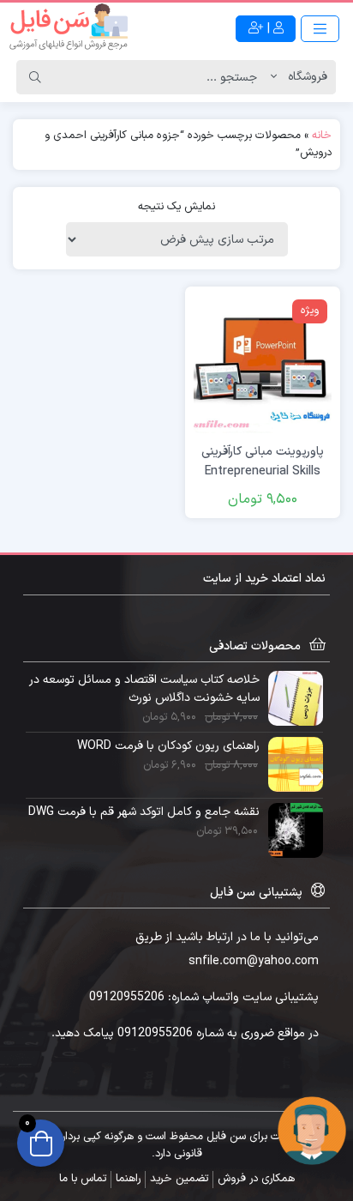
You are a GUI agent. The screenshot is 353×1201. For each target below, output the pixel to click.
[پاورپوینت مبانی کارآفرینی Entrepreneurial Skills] (263, 364)
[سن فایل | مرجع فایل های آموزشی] (69, 28)
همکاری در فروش (256, 1178)
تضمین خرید (179, 1178)
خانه (322, 135)
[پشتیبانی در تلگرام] (312, 1130)
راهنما (128, 1178)
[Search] (35, 77)
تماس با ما (82, 1178)
